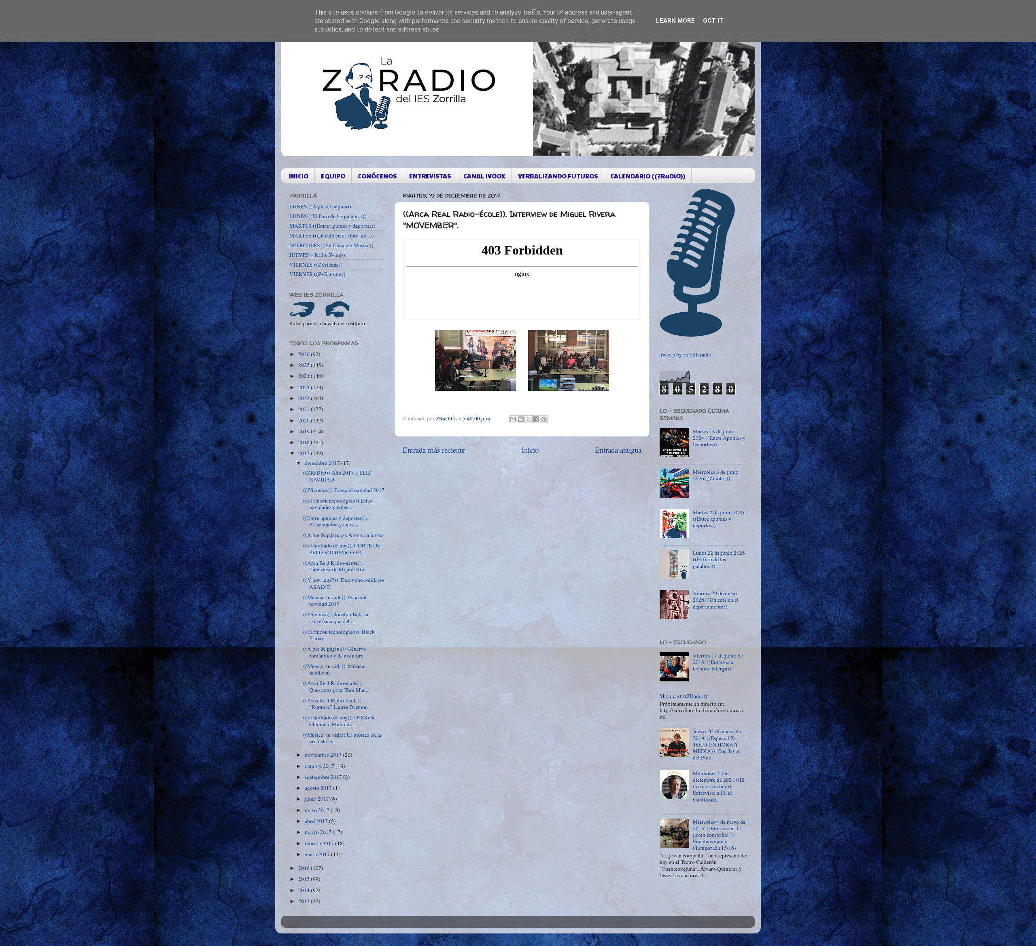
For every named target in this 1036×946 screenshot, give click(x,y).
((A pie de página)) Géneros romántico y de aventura (334, 652)
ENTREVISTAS (430, 176)
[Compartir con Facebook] (536, 419)
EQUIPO (333, 176)
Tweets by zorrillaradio (685, 354)
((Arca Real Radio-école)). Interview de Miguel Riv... (335, 566)
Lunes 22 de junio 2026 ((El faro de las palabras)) (719, 559)
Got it (713, 20)
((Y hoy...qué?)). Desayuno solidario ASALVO (343, 583)
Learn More (675, 20)
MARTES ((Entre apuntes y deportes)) (332, 225)
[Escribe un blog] (521, 419)
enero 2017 (318, 854)
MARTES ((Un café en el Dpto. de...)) (331, 235)
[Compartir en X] (528, 419)
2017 (304, 453)
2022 (304, 398)
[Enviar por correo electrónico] (513, 419)
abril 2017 (317, 821)
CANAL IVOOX (484, 176)
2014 (304, 890)
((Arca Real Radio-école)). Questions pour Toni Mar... (335, 686)
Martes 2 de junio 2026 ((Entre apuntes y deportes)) (718, 519)
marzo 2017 (319, 832)
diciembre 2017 (323, 463)
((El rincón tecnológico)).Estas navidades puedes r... (337, 504)
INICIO (298, 176)
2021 (304, 409)
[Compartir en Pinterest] (544, 419)
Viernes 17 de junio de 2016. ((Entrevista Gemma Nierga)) (718, 662)
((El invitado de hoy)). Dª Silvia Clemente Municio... (338, 721)
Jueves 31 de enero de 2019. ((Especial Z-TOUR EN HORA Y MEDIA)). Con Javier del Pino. (717, 744)
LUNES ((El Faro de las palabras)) (328, 216)
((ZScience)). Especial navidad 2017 (343, 490)
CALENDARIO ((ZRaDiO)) (647, 176)
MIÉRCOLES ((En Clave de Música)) (331, 245)
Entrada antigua (618, 450)
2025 (304, 365)
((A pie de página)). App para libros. (343, 535)
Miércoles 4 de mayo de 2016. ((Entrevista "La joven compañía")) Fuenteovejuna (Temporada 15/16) (719, 835)
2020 (304, 420)
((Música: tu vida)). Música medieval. (333, 669)
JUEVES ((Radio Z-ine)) (317, 255)
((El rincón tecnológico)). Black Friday (339, 635)
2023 (304, 387)
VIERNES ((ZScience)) (316, 264)
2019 (304, 431)
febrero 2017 (320, 843)
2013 (304, 901)
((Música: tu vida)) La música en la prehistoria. (342, 738)
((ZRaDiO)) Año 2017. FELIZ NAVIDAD (337, 476)
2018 (304, 442)
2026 (304, 354)
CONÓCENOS (377, 176)
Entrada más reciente (434, 450)
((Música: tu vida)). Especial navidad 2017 (335, 600)
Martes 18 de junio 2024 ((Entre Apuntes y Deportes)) (719, 438)
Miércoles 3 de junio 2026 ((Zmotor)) (716, 475)
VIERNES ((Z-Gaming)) (317, 274)
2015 (304, 878)
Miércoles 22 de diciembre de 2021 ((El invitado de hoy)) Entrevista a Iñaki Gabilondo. (719, 786)
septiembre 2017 (324, 777)
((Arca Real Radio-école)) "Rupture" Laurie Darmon (335, 704)
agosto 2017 (319, 787)
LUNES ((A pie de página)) (320, 206)
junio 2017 (317, 798)
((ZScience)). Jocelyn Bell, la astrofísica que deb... (335, 617)
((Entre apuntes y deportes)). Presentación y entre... (335, 521)
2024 (304, 376)
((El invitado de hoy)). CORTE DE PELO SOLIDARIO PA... (341, 549)
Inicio (530, 450)
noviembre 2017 (324, 754)
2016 (304, 868)
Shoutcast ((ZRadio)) (683, 696)
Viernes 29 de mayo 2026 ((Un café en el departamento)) (716, 600)
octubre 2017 (320, 766)
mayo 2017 (318, 810)
